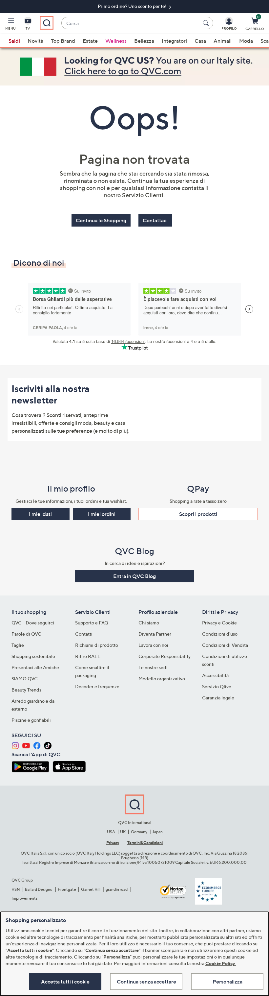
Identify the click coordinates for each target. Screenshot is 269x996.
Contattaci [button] (155, 220)
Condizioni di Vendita (225, 645)
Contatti (84, 634)
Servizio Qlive (216, 686)
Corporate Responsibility (164, 656)
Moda (246, 40)
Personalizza (227, 981)
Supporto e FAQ (91, 622)
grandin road (117, 889)
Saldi (14, 40)
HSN (15, 889)
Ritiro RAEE (87, 656)
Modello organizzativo (161, 678)
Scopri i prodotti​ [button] (198, 514)
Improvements (24, 898)
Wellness (116, 40)
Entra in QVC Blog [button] (134, 576)
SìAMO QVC (24, 678)
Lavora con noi (153, 645)
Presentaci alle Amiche (35, 667)
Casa (200, 40)
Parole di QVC (26, 634)
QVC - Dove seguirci (32, 622)
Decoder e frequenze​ (97, 686)
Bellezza (144, 40)
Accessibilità (215, 675)
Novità (35, 40)
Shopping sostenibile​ (33, 656)
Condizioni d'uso (220, 634)
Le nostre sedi (153, 667)
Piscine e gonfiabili (31, 720)
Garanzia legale (218, 697)
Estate (90, 40)
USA (111, 831)
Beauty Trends (26, 689)
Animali (223, 40)
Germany (139, 831)
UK (123, 831)
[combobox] (131, 23)
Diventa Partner (154, 634)
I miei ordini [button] (101, 514)
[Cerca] (206, 23)
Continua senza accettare (146, 981)
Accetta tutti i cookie (65, 981)
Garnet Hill (90, 889)
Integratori (174, 40)
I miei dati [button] (40, 514)
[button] (10, 25)
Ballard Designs (38, 889)
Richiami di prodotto (96, 645)
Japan (157, 831)
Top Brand (63, 40)
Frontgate (67, 889)
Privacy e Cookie (219, 622)
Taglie (17, 645)
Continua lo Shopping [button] (101, 220)
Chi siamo (148, 622)
